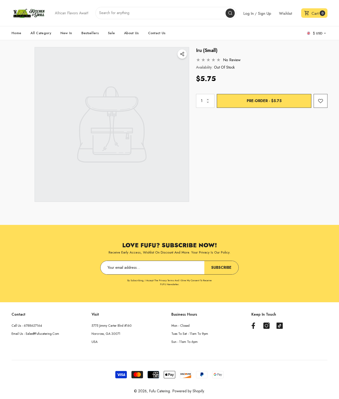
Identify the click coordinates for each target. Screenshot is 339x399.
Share (182, 54)
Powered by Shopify (188, 391)
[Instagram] (266, 326)
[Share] (182, 54)
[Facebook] (253, 326)
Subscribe (221, 267)
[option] (112, 124)
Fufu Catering (159, 391)
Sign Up (264, 13)
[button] (314, 13)
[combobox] (161, 13)
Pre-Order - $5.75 (264, 100)
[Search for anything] (165, 13)
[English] (308, 33)
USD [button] (317, 33)
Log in (248, 13)
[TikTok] (280, 326)
